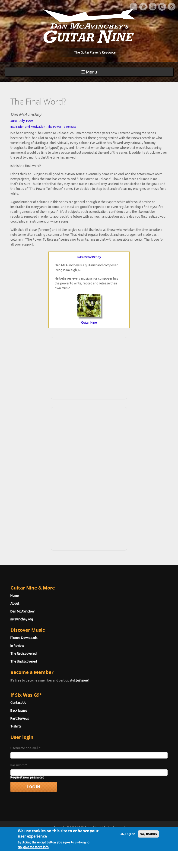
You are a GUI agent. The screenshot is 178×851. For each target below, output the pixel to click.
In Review (17, 645)
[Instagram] (133, 7)
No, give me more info (33, 847)
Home (14, 595)
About (14, 603)
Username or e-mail (25, 748)
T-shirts (16, 726)
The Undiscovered (23, 661)
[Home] (89, 25)
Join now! (82, 680)
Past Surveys (19, 718)
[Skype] (162, 7)
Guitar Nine (89, 322)
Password (18, 765)
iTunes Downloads (24, 638)
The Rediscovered (23, 653)
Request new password (27, 777)
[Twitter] (143, 7)
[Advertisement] (89, 367)
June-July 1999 (21, 121)
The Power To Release (61, 126)
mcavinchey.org (21, 619)
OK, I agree (127, 834)
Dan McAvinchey (89, 257)
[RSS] (171, 7)
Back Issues (18, 710)
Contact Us (18, 702)
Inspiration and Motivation (27, 126)
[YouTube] (152, 7)
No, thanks (148, 834)
